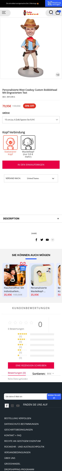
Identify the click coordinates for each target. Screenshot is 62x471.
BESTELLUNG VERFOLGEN (17, 407)
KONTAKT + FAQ (12, 424)
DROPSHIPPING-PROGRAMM (19, 458)
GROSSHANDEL (12, 452)
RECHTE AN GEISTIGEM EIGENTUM (22, 429)
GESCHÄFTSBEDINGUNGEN (18, 418)
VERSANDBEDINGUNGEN (17, 441)
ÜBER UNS (9, 446)
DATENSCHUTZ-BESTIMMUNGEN (21, 412)
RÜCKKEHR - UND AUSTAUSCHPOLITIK (24, 435)
